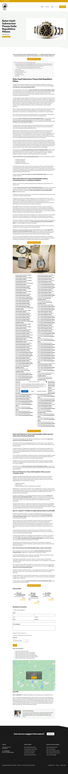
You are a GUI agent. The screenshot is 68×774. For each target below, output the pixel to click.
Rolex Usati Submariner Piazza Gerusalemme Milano (26, 656)
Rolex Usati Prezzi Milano (29, 752)
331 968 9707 (6, 1)
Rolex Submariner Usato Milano (30, 749)
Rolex (14, 694)
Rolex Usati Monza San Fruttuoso (53, 752)
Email (14, 619)
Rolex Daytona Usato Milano (30, 754)
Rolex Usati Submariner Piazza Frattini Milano (25, 654)
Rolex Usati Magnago (50, 749)
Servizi (47, 6)
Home (42, 6)
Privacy (57, 765)
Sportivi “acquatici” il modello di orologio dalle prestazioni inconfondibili (29, 67)
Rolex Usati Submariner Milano (22, 651)
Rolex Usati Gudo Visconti (51, 747)
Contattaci (62, 6)
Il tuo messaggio (17, 624)
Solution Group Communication (28, 765)
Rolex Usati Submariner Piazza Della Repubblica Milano (25, 62)
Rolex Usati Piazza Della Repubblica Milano (22, 697)
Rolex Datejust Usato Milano (30, 747)
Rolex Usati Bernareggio (51, 754)
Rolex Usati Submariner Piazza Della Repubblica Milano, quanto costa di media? (30, 68)
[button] (46, 381)
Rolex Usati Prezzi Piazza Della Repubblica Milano (37, 701)
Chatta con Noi (10, 752)
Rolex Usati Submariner (6, 36)
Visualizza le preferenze (41, 391)
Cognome (36, 617)
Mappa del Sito (51, 765)
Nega (32, 391)
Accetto (34, 677)
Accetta (24, 391)
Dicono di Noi (18, 69)
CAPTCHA (15, 637)
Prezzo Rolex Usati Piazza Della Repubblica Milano (42, 703)
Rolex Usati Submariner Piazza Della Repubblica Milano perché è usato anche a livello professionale (34, 65)
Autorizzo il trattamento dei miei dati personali (23, 635)
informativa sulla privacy (21, 633)
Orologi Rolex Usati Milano (29, 751)
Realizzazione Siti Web (11, 765)
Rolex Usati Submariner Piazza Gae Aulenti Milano (26, 655)
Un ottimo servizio (19, 73)
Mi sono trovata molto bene (21, 72)
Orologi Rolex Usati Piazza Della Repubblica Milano (27, 699)
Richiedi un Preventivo (34, 59)
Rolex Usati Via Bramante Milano (53, 751)
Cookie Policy (34, 675)
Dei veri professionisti (20, 70)
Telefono (36, 619)
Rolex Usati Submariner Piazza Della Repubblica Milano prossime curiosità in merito (31, 66)
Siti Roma (19, 765)
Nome (14, 617)
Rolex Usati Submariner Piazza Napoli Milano (25, 658)
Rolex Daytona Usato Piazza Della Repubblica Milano (32, 700)
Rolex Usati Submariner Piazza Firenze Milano (25, 652)
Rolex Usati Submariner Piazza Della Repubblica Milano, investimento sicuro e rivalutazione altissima (34, 63)
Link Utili (17, 75)
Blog (52, 6)
